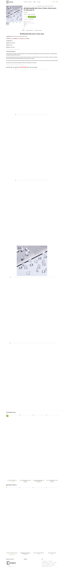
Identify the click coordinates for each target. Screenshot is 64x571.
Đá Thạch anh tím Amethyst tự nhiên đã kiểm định (52, 480)
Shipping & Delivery (38, 30)
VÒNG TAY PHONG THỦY (45, 566)
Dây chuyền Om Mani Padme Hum (38, 552)
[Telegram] (30, 25)
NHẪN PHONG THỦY (48, 563)
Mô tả (23, 30)
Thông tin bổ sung (29, 30)
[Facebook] (26, 25)
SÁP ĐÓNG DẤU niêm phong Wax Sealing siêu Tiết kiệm (25, 553)
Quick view (17, 418)
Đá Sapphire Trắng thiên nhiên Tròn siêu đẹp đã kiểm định (38, 480)
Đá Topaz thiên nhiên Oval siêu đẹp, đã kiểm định (25, 480)
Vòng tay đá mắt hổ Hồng (52, 552)
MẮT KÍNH (51, 562)
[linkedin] (29, 25)
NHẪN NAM (55, 562)
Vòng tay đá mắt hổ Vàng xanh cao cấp (12, 553)
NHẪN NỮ (43, 563)
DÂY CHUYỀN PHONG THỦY (45, 562)
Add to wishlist (17, 420)
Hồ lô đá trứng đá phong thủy (12, 480)
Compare (17, 416)
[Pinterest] (28, 25)
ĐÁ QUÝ (26, 24)
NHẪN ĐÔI (53, 563)
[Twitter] (27, 25)
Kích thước (25, 14)
